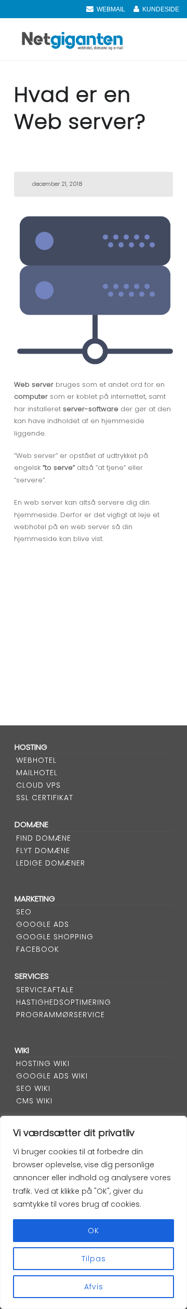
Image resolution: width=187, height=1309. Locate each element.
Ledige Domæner (50, 863)
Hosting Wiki (43, 1063)
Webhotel (36, 760)
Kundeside (160, 9)
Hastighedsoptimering (63, 1002)
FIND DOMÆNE (43, 838)
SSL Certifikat (44, 797)
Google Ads (42, 924)
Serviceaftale (45, 989)
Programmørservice (60, 1014)
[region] (93, 1212)
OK (93, 1230)
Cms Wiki (34, 1101)
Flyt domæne (43, 850)
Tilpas (94, 1258)
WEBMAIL (111, 9)
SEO (24, 912)
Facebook (37, 949)
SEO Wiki (33, 1088)
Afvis (93, 1286)
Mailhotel (37, 772)
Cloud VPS (38, 785)
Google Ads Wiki (52, 1076)
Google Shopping (55, 937)
